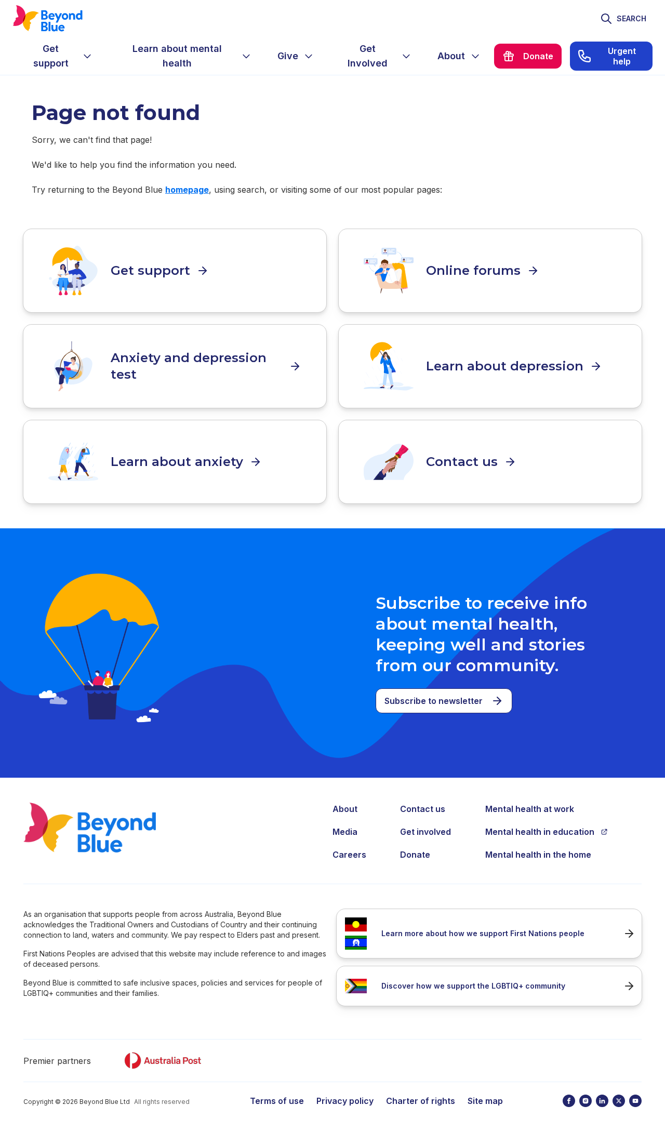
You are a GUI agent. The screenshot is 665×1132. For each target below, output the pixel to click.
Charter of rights (420, 1101)
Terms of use (277, 1101)
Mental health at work (529, 809)
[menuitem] (59, 56)
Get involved (425, 832)
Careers (349, 854)
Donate (415, 854)
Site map (485, 1101)
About (344, 809)
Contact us (422, 809)
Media (344, 832)
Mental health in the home (538, 854)
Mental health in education (539, 832)
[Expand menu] (87, 56)
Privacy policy (345, 1101)
